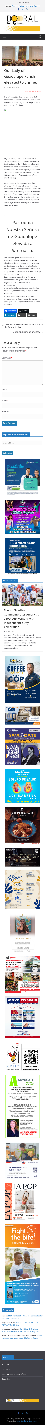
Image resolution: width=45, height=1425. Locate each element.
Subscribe (6, 1379)
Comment (7, 358)
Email (5, 400)
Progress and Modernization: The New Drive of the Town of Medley (23, 325)
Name (5, 389)
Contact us (6, 1369)
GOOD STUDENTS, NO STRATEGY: (26, 332)
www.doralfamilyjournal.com (27, 1421)
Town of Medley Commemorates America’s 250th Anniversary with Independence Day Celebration (21, 618)
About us (5, 1364)
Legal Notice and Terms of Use (14, 1374)
